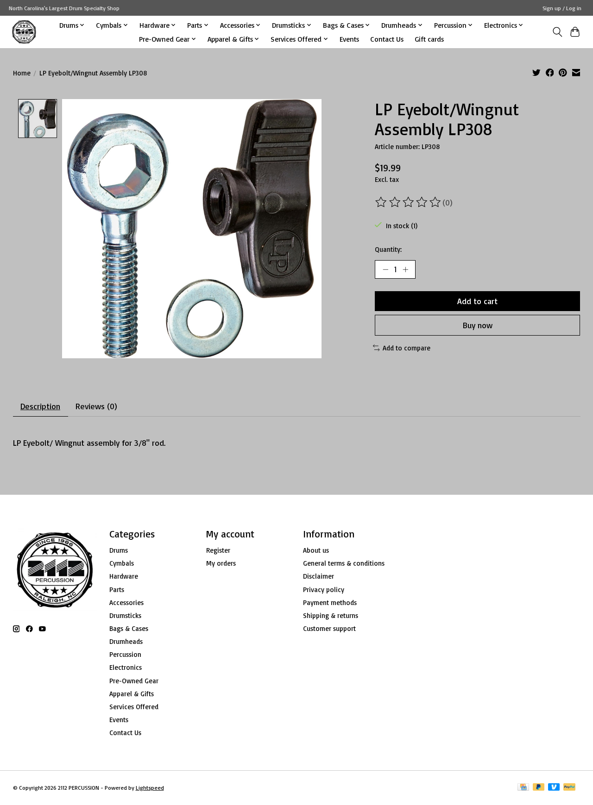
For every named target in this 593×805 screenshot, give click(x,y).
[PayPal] (569, 787)
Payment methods (330, 602)
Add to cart (477, 301)
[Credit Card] (523, 787)
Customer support (329, 628)
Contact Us (387, 39)
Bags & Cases (128, 628)
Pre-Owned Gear (133, 680)
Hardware (123, 576)
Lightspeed (150, 787)
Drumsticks (125, 615)
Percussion (125, 654)
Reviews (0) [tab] (96, 406)
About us (316, 550)
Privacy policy (323, 589)
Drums (118, 550)
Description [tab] (40, 406)
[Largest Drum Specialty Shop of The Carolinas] (24, 31)
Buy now (477, 325)
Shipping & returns (330, 615)
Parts (116, 589)
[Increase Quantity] (405, 269)
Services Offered (133, 706)
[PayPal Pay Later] (539, 787)
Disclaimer (318, 576)
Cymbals (121, 563)
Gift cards (429, 39)
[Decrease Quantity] (385, 269)
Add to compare (406, 347)
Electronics (125, 667)
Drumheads (126, 641)
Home (22, 73)
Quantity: (388, 249)
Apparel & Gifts (131, 693)
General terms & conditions (344, 563)
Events (349, 39)
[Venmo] (554, 787)
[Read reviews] (408, 202)
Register (218, 550)
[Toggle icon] (557, 32)
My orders (221, 563)
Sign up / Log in (562, 8)
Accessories (126, 602)
